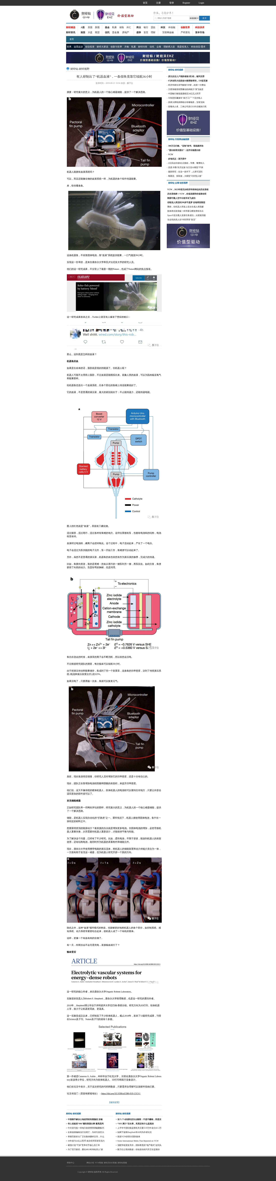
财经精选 (70, 27)
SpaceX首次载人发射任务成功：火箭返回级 (186, 215)
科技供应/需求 (198, 46)
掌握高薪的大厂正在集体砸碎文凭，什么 (86, 1137)
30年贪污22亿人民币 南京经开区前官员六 (86, 1141)
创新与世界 (116, 46)
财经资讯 (70, 32)
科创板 (171, 27)
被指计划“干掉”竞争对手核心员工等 (84, 1145)
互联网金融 (168, 32)
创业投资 (89, 46)
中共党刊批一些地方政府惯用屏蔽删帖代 (86, 1128)
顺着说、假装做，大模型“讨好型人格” (185, 176)
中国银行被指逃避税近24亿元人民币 (184, 94)
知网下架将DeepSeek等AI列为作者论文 (134, 1132)
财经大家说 (102, 46)
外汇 (128, 27)
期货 (97, 32)
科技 (163, 27)
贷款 (153, 27)
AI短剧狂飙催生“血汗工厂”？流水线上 (185, 98)
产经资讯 (185, 32)
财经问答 (142, 46)
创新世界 (185, 27)
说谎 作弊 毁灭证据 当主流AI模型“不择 (185, 167)
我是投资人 (183, 46)
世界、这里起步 (75, 46)
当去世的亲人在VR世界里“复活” (181, 220)
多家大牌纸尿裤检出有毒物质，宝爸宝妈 (186, 102)
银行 (146, 27)
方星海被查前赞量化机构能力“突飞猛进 (185, 89)
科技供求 (199, 27)
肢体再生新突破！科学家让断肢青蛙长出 (185, 211)
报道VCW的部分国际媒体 (128, 1137)
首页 (146, 32)
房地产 (125, 32)
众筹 (159, 46)
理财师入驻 (169, 46)
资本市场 (199, 32)
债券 (138, 32)
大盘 (90, 32)
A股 (83, 27)
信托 (107, 32)
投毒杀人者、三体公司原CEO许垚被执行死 (187, 106)
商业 (138, 27)
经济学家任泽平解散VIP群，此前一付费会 (187, 85)
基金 (107, 27)
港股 (83, 32)
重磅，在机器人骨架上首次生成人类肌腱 (185, 207)
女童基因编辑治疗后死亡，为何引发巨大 (86, 1132)
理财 (153, 32)
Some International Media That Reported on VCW (138, 1141)
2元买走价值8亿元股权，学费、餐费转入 (186, 163)
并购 (126, 46)
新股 (97, 27)
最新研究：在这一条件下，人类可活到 (185, 172)
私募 (114, 27)
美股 (90, 27)
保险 (121, 27)
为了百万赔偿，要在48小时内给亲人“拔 (85, 1149)
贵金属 (115, 32)
